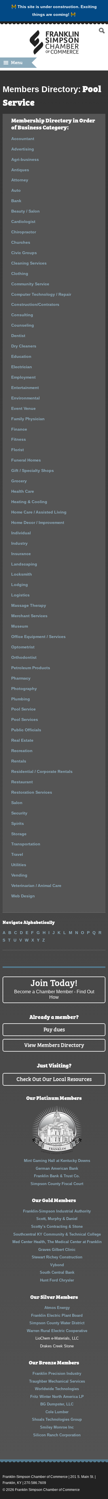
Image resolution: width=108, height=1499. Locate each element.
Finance (19, 429)
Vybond (57, 1265)
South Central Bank (57, 1272)
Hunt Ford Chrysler (57, 1280)
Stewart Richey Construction (57, 1257)
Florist (17, 449)
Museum (19, 626)
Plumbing (20, 699)
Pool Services (24, 719)
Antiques (20, 170)
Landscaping (24, 564)
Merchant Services (29, 615)
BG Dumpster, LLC (56, 1404)
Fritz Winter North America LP (57, 1396)
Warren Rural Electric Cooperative (57, 1331)
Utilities (18, 864)
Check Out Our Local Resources (54, 1078)
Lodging (19, 584)
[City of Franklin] (57, 1153)
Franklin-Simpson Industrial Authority (57, 1211)
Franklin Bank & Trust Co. (57, 1176)
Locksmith (21, 574)
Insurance (21, 553)
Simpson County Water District (56, 1323)
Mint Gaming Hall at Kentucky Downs (57, 1160)
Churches (20, 242)
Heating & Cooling (29, 501)
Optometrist (23, 647)
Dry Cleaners (23, 346)
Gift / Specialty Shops (32, 470)
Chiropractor (23, 232)
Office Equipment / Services (38, 636)
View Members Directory (54, 1044)
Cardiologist (23, 221)
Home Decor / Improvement (37, 522)
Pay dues (54, 1029)
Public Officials (26, 730)
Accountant (22, 138)
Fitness (18, 439)
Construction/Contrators (35, 304)
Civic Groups (24, 252)
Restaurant (22, 782)
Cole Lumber (57, 1412)
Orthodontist (24, 657)
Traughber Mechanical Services (57, 1381)
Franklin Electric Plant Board (57, 1315)
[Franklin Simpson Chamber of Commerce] (54, 52)
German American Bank (57, 1168)
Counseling (22, 325)
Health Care (22, 491)
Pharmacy (21, 678)
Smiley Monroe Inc (57, 1427)
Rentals (18, 761)
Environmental (25, 398)
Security (19, 813)
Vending (19, 875)
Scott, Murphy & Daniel (56, 1219)
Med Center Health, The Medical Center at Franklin (57, 1242)
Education (21, 356)
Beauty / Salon (25, 211)
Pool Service (23, 709)
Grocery (19, 481)
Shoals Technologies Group (57, 1419)
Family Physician (28, 418)
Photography (24, 688)
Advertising (22, 149)
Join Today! (54, 988)
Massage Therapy (28, 605)
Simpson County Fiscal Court (57, 1184)
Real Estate (22, 740)
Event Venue (23, 408)
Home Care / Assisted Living (39, 512)
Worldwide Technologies (57, 1389)
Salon (16, 802)
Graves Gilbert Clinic (56, 1249)
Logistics (20, 595)
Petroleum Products (30, 667)
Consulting (22, 315)
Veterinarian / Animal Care (36, 885)
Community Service (30, 284)
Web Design (23, 896)
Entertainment (25, 387)
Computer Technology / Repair (41, 294)
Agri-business (25, 159)
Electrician (21, 366)
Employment (23, 377)
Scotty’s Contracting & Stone (57, 1226)
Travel (17, 854)
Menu (16, 62)
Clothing (19, 273)
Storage (18, 834)
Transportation (25, 844)
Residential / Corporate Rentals (42, 771)
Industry (19, 543)
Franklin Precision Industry (57, 1373)
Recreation (22, 750)
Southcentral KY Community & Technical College (57, 1234)
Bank (16, 200)
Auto (16, 190)
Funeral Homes (26, 460)
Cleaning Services (29, 263)
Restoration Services (31, 792)
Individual (21, 533)
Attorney (19, 180)
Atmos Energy (57, 1307)
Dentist (18, 335)
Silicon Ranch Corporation (57, 1435)
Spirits (17, 823)
